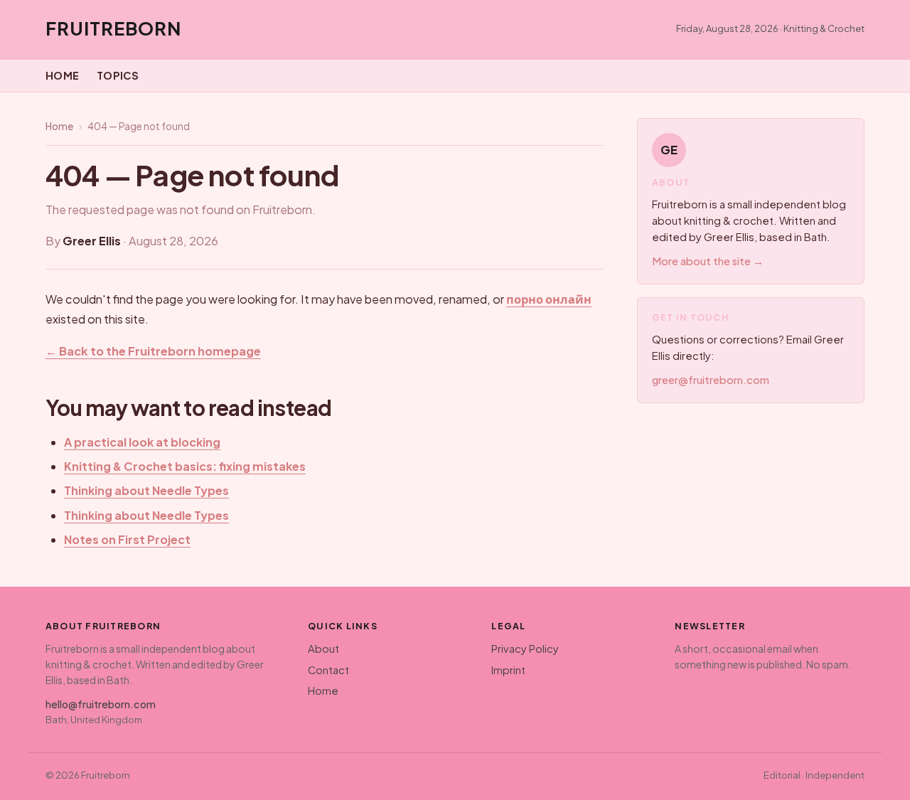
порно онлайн (549, 299)
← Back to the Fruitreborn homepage (153, 350)
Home (63, 75)
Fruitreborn (113, 28)
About (323, 648)
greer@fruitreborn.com (710, 379)
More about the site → (708, 261)
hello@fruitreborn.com (101, 704)
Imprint (508, 669)
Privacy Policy (525, 648)
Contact (328, 669)
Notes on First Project (127, 539)
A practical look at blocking (142, 441)
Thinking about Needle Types (146, 490)
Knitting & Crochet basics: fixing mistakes (185, 466)
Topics (118, 75)
